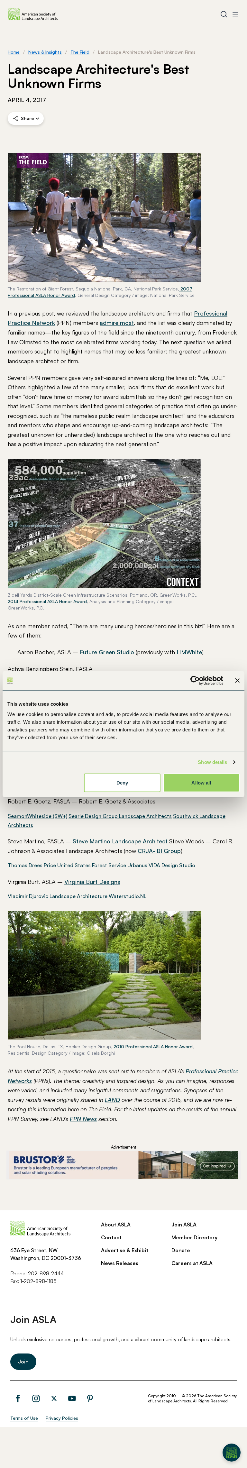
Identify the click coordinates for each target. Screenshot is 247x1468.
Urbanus (137, 865)
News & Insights (45, 52)
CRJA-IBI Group (159, 850)
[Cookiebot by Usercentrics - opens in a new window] (195, 680)
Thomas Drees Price (32, 865)
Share (27, 118)
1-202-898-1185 (38, 1281)
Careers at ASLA (192, 1263)
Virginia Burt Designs (92, 881)
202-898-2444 (46, 1273)
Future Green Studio (107, 652)
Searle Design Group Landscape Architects (120, 816)
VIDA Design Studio (172, 865)
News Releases (119, 1263)
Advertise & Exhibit (124, 1250)
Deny (122, 782)
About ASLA (116, 1224)
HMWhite (189, 652)
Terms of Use (24, 1418)
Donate (180, 1250)
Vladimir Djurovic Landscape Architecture (57, 896)
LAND (112, 1099)
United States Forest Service (91, 865)
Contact (111, 1237)
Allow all (201, 782)
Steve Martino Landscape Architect (120, 841)
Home (14, 52)
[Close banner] (237, 680)
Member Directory (194, 1237)
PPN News (83, 1118)
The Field (79, 52)
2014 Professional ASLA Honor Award (47, 601)
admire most (117, 322)
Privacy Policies (62, 1418)
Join (23, 1361)
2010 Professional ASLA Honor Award (153, 1046)
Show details (212, 762)
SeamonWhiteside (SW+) (37, 816)
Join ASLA (184, 1224)
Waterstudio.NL (127, 896)
